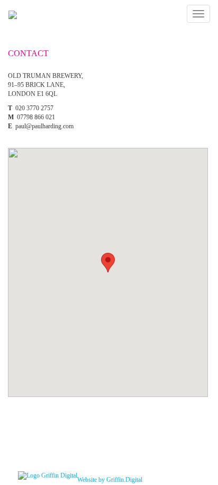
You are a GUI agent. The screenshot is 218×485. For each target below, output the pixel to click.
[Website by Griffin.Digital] (47, 475)
